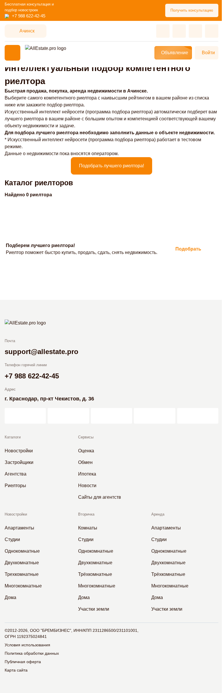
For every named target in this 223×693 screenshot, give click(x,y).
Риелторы (15, 485)
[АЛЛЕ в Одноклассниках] (154, 416)
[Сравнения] (179, 31)
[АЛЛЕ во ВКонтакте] (111, 416)
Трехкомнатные (22, 574)
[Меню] (12, 53)
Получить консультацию (191, 10)
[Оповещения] (211, 31)
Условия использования (27, 645)
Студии (12, 539)
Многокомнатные (23, 585)
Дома (10, 597)
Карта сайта (16, 670)
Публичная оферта (23, 661)
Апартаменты (19, 527)
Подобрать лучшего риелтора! (111, 165)
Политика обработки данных (32, 653)
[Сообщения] (195, 31)
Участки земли (93, 609)
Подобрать (188, 248)
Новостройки (19, 450)
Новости (87, 485)
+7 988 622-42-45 (28, 15)
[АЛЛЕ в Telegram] (197, 416)
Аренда (157, 514)
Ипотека (87, 473)
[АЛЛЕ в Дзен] (68, 416)
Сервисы (85, 437)
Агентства (15, 473)
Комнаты (87, 527)
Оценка (86, 450)
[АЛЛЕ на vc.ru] (25, 416)
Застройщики (19, 462)
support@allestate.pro (41, 351)
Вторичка (86, 514)
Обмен (85, 462)
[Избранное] (163, 31)
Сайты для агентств (99, 497)
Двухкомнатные (22, 562)
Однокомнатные (22, 551)
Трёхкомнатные (95, 574)
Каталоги (13, 437)
